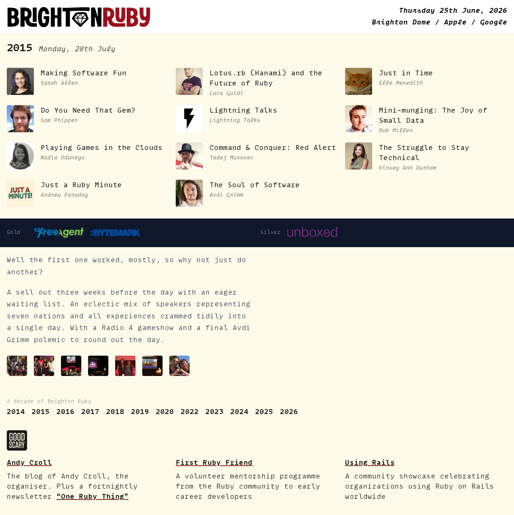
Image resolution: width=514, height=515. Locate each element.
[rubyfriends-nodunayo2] (179, 366)
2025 (264, 411)
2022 (190, 411)
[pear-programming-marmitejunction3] (152, 366)
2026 (289, 411)
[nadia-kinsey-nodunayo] (125, 366)
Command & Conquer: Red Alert (273, 147)
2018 (115, 411)
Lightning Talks (243, 110)
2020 (165, 411)
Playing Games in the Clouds (102, 147)
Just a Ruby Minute (81, 184)
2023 (214, 411)
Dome (403, 22)
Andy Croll (29, 462)
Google (493, 22)
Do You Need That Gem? (88, 110)
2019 (140, 411)
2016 (65, 411)
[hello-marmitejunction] (71, 366)
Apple (457, 22)
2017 (90, 411)
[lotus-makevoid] (98, 366)
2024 (239, 411)
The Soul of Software (255, 184)
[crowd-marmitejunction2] (17, 366)
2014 (16, 411)
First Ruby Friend (214, 462)
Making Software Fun (83, 73)
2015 (41, 411)
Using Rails (370, 462)
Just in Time (406, 73)
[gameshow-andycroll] (44, 366)
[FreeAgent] (59, 232)
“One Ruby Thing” (92, 496)
